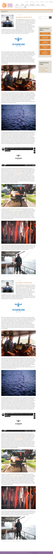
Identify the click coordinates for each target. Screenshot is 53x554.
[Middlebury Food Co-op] (7, 5)
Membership (32, 1)
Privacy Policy (26, 552)
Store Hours (27, 1)
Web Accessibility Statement (19, 552)
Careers (37, 1)
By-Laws (43, 69)
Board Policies (44, 71)
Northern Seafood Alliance (15, 210)
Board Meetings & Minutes (45, 52)
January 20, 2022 (19, 280)
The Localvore (14, 541)
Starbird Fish (23, 22)
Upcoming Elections (45, 42)
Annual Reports (44, 67)
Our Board (41, 1)
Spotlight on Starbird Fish (24, 17)
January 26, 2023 (19, 14)
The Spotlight (18, 541)
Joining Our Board (45, 47)
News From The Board (45, 37)
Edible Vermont (19, 173)
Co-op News (47, 1)
